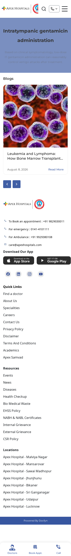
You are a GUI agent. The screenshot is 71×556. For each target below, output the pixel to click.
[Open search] (44, 9)
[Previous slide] (7, 184)
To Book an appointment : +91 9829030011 (36, 221)
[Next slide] (17, 184)
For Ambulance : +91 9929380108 (30, 237)
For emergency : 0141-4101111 (29, 229)
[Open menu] (64, 9)
